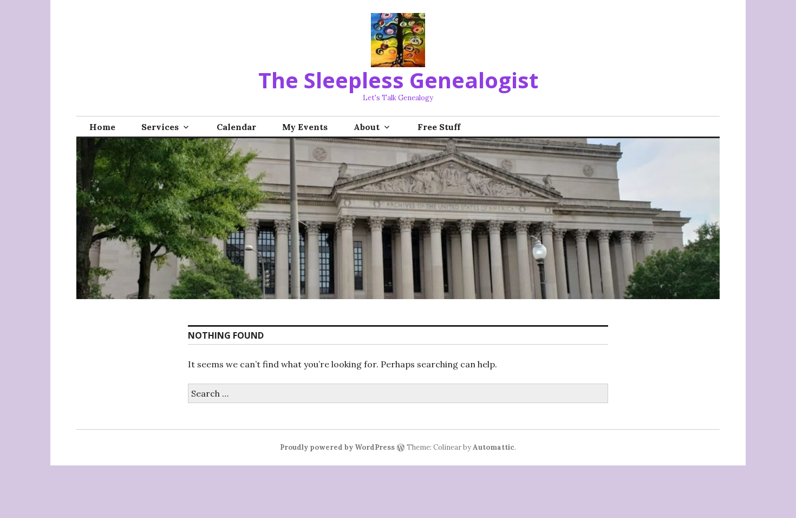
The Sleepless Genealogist (398, 80)
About (367, 126)
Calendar (236, 126)
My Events (305, 126)
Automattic (493, 447)
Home (102, 126)
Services (160, 126)
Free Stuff (438, 126)
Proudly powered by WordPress (337, 447)
